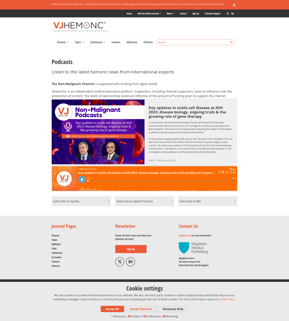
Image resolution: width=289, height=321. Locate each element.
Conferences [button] (96, 42)
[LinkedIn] (232, 13)
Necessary (120, 316)
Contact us (185, 235)
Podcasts (148, 42)
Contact (183, 13)
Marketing (171, 316)
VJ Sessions (56, 257)
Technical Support (213, 13)
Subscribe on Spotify (66, 201)
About (169, 13)
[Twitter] (228, 13)
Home (129, 13)
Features (116, 42)
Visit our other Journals (148, 13)
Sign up (195, 13)
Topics (54, 239)
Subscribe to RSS (190, 201)
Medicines (56, 244)
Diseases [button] (61, 42)
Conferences (57, 252)
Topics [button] (78, 42)
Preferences (153, 316)
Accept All (112, 309)
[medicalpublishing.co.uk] (194, 247)
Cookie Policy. (227, 299)
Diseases (55, 235)
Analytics (136, 316)
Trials (54, 248)
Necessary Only (173, 309)
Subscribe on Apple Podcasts (134, 201)
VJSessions (132, 42)
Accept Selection (141, 309)
